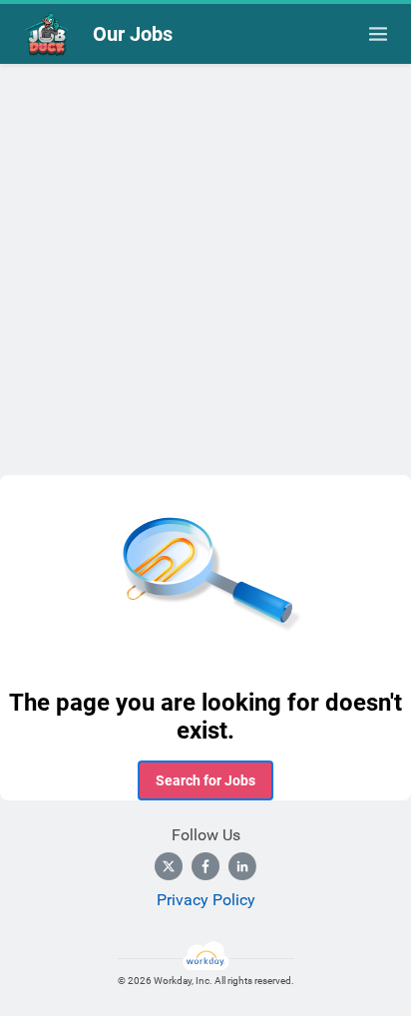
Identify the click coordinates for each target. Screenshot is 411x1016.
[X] (169, 866)
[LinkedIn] (242, 866)
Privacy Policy (206, 899)
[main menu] (378, 34)
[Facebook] (205, 866)
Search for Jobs (205, 780)
